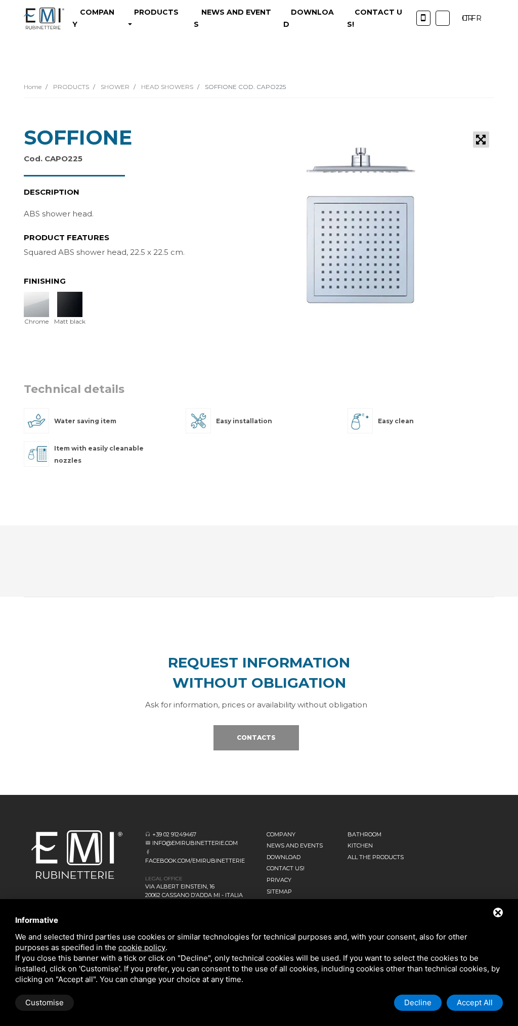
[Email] (148, 842)
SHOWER (114, 87)
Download (283, 857)
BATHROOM (364, 834)
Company (281, 834)
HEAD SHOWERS (166, 87)
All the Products (376, 857)
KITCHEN (360, 845)
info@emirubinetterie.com (195, 842)
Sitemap (279, 891)
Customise (44, 1002)
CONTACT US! (286, 868)
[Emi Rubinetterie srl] (44, 18)
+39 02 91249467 (174, 834)
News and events (295, 845)
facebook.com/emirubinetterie (195, 860)
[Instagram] (443, 18)
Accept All (475, 1002)
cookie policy (141, 947)
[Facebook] (148, 852)
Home (32, 87)
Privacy (279, 879)
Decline (417, 1002)
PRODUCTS (70, 87)
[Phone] (423, 18)
